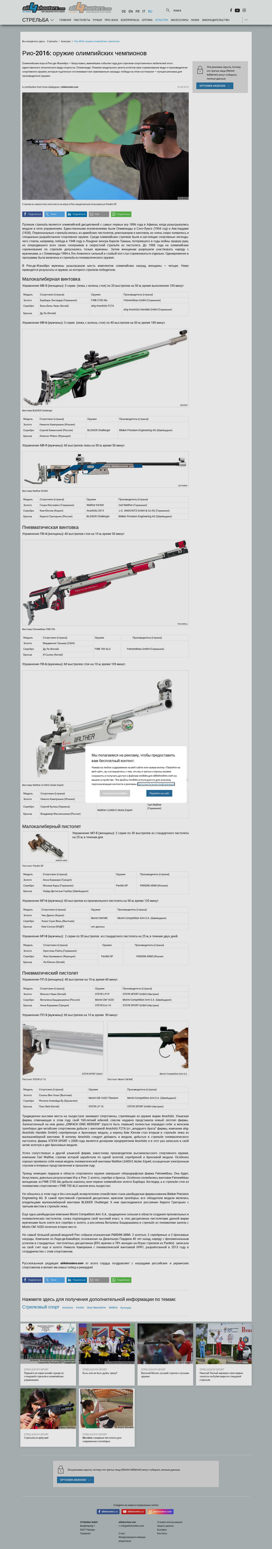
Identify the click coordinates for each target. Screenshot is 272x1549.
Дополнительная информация (156, 784)
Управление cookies (115, 793)
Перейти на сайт (159, 793)
